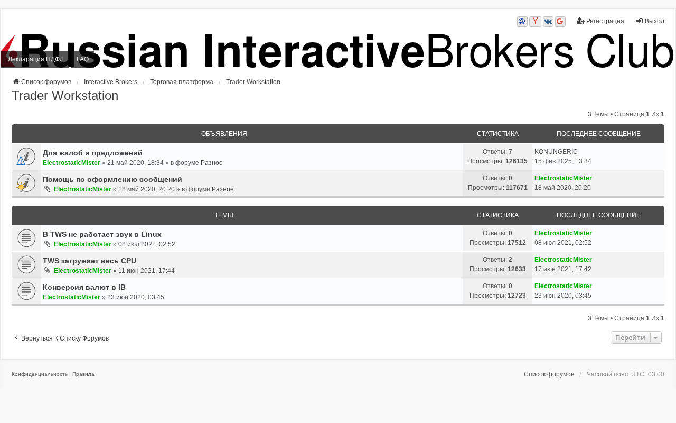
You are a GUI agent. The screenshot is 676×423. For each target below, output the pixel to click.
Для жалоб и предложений (93, 153)
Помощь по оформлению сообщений (112, 179)
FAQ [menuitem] (83, 59)
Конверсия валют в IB (84, 287)
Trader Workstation (65, 95)
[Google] (560, 21)
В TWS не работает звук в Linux (102, 234)
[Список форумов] (338, 51)
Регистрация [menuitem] (605, 21)
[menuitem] (40, 374)
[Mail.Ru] (522, 21)
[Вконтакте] (548, 21)
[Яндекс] (535, 21)
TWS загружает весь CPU (89, 260)
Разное (212, 163)
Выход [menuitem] (654, 21)
